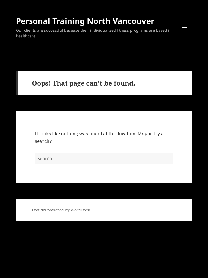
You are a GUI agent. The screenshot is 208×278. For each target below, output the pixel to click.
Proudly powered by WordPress (61, 210)
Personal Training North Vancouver (85, 20)
